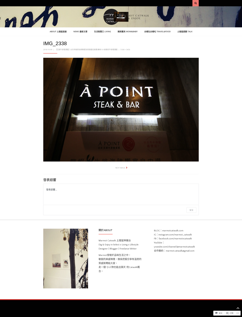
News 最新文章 (80, 31)
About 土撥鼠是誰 (58, 31)
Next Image (120, 168)
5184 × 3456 (125, 49)
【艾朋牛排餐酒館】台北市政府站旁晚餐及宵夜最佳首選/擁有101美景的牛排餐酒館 (86, 49)
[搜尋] (195, 3)
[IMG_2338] (121, 109)
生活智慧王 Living (102, 31)
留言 (191, 210)
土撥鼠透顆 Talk (184, 31)
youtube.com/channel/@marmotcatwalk (174, 246)
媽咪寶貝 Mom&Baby (128, 31)
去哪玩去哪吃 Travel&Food (157, 31)
